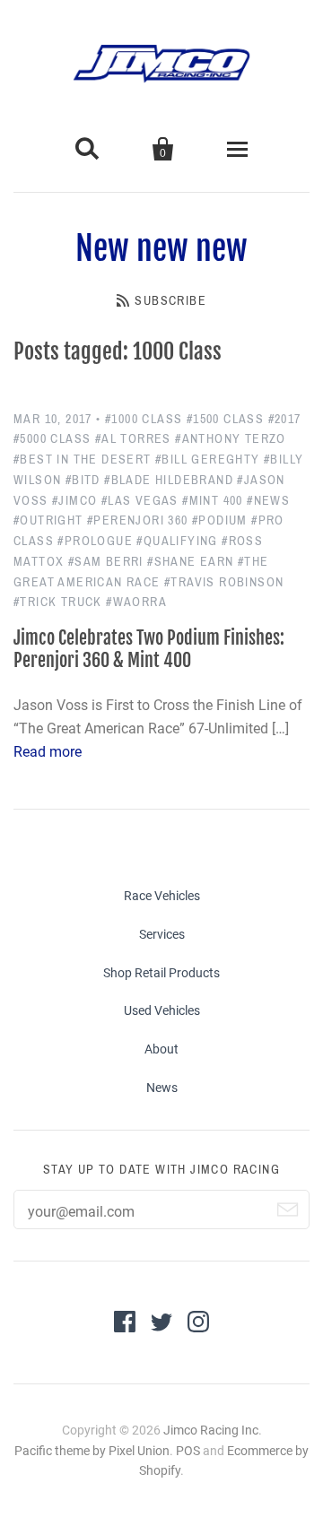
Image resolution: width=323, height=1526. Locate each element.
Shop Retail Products (161, 973)
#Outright (48, 520)
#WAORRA (136, 602)
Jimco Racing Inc (210, 1430)
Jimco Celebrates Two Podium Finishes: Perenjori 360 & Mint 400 (148, 649)
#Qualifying (176, 541)
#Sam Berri (106, 561)
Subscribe (170, 301)
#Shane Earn (190, 561)
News (162, 1087)
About (161, 1049)
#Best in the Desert (82, 459)
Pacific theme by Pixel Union (92, 1451)
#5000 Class (52, 439)
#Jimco (74, 500)
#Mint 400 (212, 500)
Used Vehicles (162, 1010)
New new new (161, 249)
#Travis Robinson (224, 582)
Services (162, 934)
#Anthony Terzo (230, 439)
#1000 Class (143, 419)
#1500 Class (225, 419)
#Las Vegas (140, 500)
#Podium (220, 520)
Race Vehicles (162, 896)
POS (188, 1451)
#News (268, 500)
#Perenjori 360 (137, 520)
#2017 (284, 419)
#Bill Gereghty (207, 459)
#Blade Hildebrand (168, 480)
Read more (47, 751)
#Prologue (95, 541)
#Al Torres (133, 439)
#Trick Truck (57, 602)
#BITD (82, 480)
